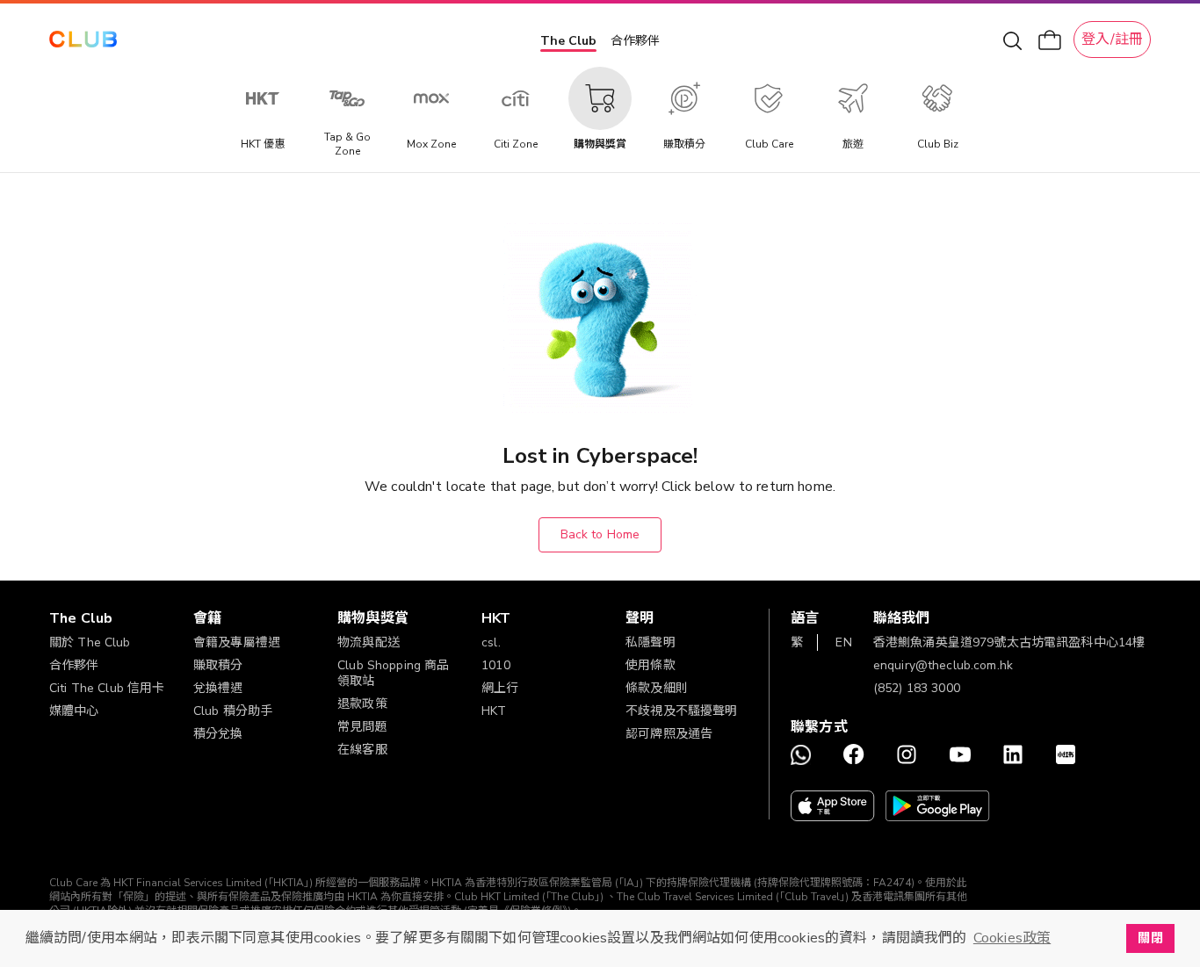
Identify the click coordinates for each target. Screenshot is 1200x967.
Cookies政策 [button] (1012, 938)
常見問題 (362, 726)
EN (843, 642)
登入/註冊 (1112, 39)
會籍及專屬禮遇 (236, 642)
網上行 (499, 688)
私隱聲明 (650, 642)
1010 (495, 665)
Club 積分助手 (232, 711)
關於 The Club (90, 642)
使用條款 (650, 665)
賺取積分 (218, 665)
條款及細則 (656, 688)
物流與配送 (368, 642)
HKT (493, 711)
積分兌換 (218, 733)
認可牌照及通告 (668, 733)
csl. (491, 642)
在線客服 (362, 749)
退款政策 (362, 704)
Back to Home (600, 534)
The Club (568, 40)
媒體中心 (74, 711)
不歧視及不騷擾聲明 (681, 711)
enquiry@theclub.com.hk (943, 665)
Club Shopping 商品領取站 (393, 673)
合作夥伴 (635, 40)
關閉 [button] (1150, 938)
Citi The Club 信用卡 (107, 688)
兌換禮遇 (218, 688)
